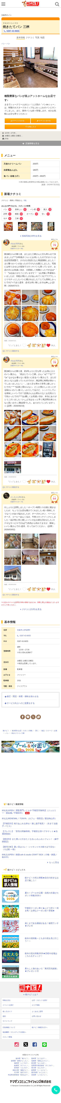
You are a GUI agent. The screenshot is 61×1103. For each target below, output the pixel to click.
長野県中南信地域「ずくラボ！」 (43, 1065)
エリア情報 (36, 1005)
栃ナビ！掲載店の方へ (39, 1027)
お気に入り (32, 127)
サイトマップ (7, 1021)
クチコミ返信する (12, 351)
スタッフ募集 (7, 1037)
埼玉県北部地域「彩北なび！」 (19, 1075)
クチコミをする (45, 121)
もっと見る (54, 862)
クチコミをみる (18, 121)
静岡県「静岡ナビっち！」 (20, 1061)
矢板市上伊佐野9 (23, 630)
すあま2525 (15, 244)
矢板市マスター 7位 (16, 502)
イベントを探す (8, 1005)
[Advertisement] (30, 780)
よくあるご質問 (37, 1011)
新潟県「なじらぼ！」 (39, 1063)
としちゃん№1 (16, 497)
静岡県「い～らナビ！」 (40, 1070)
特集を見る (6, 1000)
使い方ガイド (7, 1011)
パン (3, 44)
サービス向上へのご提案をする (21, 703)
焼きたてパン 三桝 (16, 27)
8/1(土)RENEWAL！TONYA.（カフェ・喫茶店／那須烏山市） (29, 818)
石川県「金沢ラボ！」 (22, 1072)
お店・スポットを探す (39, 1000)
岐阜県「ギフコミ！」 (22, 1065)
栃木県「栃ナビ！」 (23, 1058)
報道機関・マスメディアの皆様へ (14, 1032)
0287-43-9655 (13, 31)
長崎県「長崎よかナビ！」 (40, 1061)
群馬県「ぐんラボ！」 (22, 1068)
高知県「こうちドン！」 (40, 1075)
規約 (4, 1016)
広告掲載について (9, 1027)
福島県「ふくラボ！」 (22, 1063)
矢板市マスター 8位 (16, 248)
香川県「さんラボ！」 (39, 1068)
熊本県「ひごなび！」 (39, 1058)
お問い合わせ (36, 1016)
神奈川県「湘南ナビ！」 (21, 1070)
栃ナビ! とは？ (31, 994)
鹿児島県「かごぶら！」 (40, 1072)
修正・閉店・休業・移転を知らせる (23, 696)
